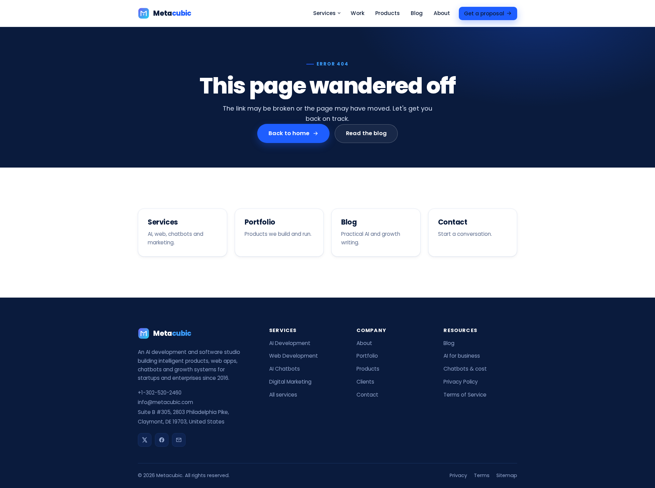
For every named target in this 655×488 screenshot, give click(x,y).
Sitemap (506, 475)
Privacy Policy (460, 381)
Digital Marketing (290, 381)
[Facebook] (162, 440)
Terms (482, 475)
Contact (367, 394)
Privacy (458, 475)
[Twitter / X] (144, 440)
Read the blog (366, 133)
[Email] (179, 440)
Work (357, 13)
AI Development (289, 343)
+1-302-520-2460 (159, 392)
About (442, 13)
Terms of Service (464, 394)
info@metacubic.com (165, 402)
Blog (417, 13)
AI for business (461, 355)
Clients (365, 381)
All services (283, 394)
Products (387, 13)
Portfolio (367, 355)
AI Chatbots (284, 368)
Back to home (288, 133)
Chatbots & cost (465, 368)
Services (324, 13)
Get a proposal (484, 13)
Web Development (293, 355)
